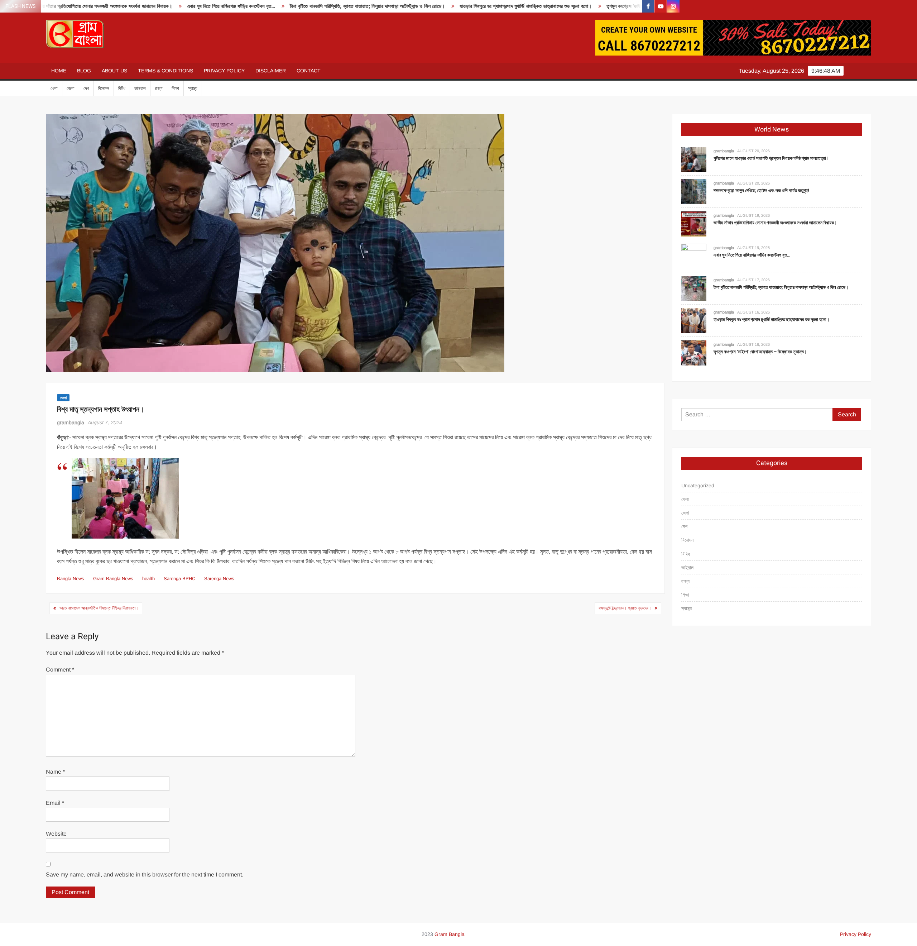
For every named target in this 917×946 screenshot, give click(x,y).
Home (58, 70)
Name (55, 772)
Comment (60, 669)
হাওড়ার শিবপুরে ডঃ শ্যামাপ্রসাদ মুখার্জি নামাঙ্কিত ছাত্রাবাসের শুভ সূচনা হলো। (460, 6)
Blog (84, 70)
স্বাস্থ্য (192, 88)
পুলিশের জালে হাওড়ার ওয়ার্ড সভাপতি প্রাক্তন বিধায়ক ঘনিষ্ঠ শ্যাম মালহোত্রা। (771, 158)
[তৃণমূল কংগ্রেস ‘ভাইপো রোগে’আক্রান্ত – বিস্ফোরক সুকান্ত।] (693, 352)
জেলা (71, 88)
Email (55, 803)
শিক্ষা (175, 88)
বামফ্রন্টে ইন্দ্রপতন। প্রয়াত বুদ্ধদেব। (625, 608)
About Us (114, 70)
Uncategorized (697, 485)
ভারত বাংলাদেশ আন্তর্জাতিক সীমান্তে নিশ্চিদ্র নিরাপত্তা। (98, 608)
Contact (309, 70)
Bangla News (70, 578)
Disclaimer (270, 70)
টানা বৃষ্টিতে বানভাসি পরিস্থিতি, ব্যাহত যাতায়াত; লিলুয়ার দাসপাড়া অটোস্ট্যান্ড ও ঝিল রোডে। (302, 6)
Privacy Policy (224, 70)
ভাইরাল (140, 88)
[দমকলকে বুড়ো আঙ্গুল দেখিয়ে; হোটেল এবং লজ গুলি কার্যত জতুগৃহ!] (693, 191)
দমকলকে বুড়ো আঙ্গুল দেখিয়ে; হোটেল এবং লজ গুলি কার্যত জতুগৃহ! (761, 190)
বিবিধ (121, 88)
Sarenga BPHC (179, 578)
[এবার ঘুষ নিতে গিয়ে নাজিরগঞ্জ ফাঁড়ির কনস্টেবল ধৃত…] (693, 256)
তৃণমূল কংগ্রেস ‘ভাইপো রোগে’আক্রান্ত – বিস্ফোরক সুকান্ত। (594, 6)
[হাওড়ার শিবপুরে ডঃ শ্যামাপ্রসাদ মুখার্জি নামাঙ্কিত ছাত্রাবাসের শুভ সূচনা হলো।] (693, 320)
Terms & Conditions (165, 70)
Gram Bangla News (113, 578)
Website (56, 834)
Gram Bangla (450, 934)
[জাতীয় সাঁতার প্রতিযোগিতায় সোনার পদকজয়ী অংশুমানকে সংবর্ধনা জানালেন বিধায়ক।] (693, 223)
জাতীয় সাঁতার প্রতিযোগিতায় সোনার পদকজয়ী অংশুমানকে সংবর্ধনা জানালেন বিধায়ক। (775, 222)
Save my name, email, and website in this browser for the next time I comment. (144, 874)
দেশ (86, 88)
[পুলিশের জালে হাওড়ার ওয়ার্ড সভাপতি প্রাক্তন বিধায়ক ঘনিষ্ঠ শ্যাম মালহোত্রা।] (693, 159)
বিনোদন (103, 88)
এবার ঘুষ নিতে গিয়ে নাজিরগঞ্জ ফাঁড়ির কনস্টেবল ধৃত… (166, 6)
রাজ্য (159, 88)
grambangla (70, 422)
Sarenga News (219, 578)
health (148, 578)
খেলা (54, 88)
